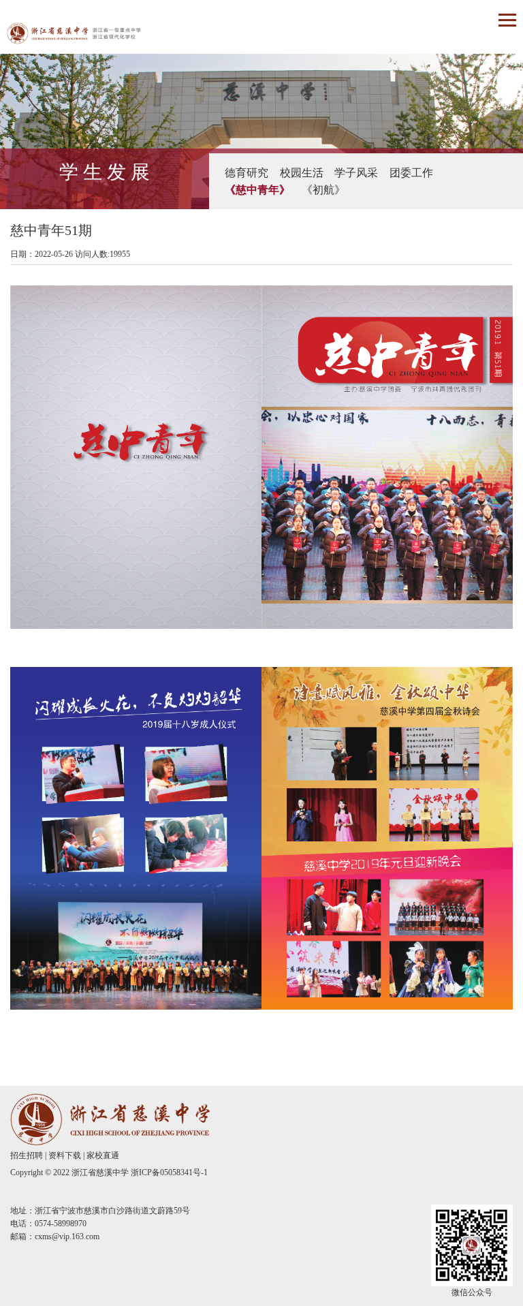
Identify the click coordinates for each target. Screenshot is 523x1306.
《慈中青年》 (257, 190)
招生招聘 (26, 1155)
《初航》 (323, 190)
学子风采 (356, 172)
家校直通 (102, 1155)
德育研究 (246, 172)
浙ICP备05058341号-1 (169, 1172)
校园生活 (301, 172)
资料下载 (64, 1155)
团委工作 (411, 172)
